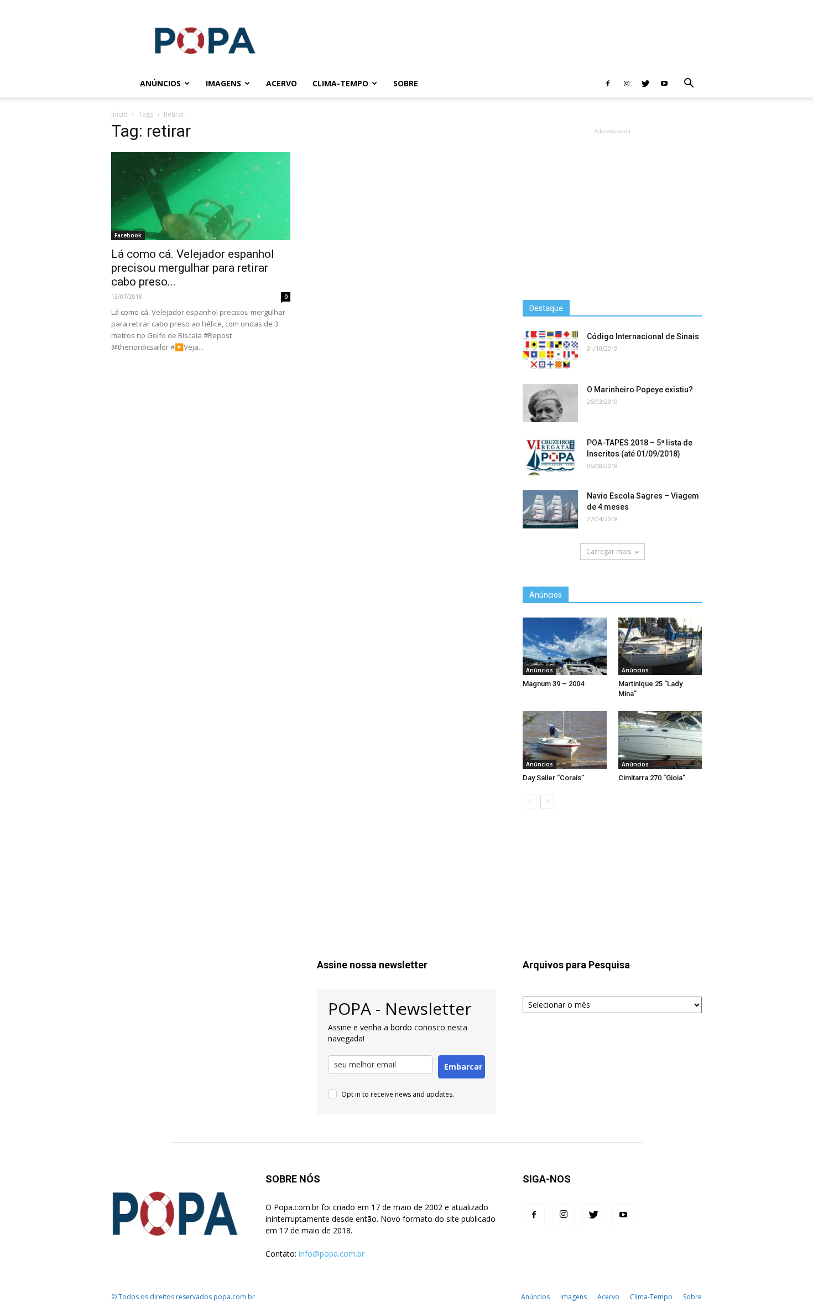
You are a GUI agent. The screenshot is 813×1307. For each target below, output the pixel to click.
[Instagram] (626, 83)
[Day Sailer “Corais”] (565, 740)
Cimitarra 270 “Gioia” (651, 778)
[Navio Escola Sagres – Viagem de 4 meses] (550, 509)
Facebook (128, 235)
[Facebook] (608, 83)
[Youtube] (664, 83)
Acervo (281, 83)
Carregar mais (608, 551)
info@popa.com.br (331, 1253)
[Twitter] (645, 83)
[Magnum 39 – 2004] (565, 646)
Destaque (546, 308)
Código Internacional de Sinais (643, 336)
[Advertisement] (500, 40)
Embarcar (463, 1066)
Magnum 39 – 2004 (553, 684)
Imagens (223, 83)
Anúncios (160, 83)
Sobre (405, 83)
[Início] (121, 83)
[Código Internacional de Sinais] (550, 350)
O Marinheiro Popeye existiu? (640, 389)
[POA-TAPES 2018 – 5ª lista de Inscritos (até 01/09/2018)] (550, 456)
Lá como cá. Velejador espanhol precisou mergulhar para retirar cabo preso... (192, 267)
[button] (688, 84)
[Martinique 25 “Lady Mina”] (660, 646)
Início (119, 114)
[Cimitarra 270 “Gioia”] (660, 740)
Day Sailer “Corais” (553, 778)
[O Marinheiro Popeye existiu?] (550, 403)
